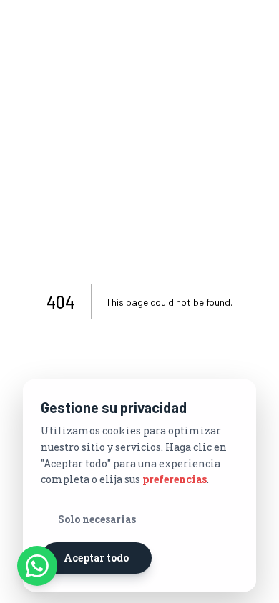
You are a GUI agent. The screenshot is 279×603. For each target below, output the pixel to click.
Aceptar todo (96, 557)
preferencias (174, 479)
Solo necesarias (97, 519)
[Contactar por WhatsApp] (37, 566)
